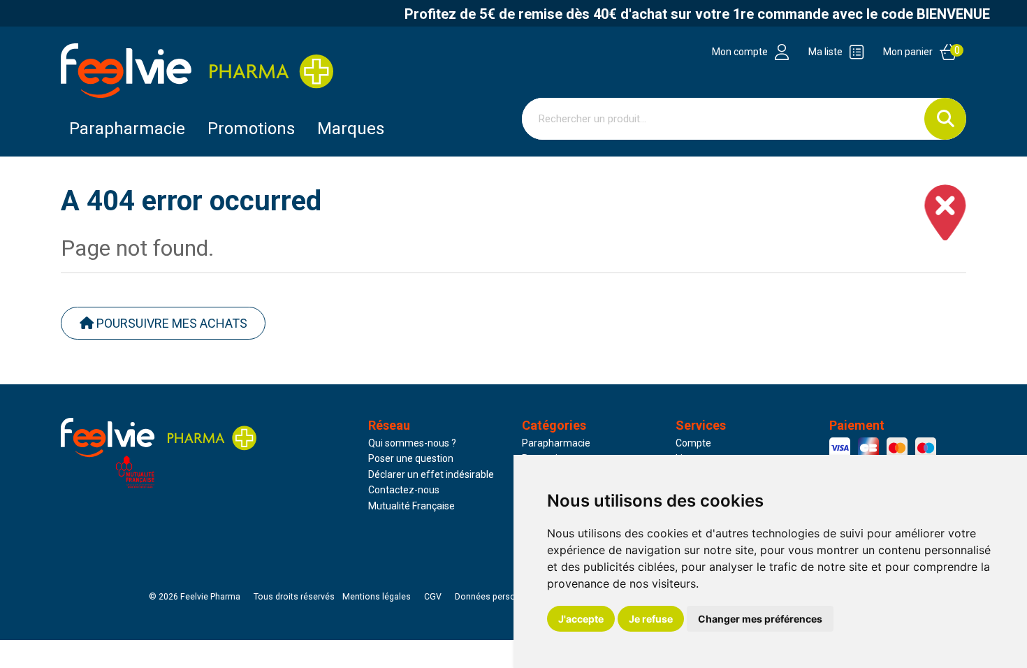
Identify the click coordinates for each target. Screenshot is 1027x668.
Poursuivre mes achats (170, 323)
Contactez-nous (403, 489)
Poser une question (410, 458)
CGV (433, 597)
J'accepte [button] (581, 619)
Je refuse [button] (651, 619)
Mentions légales (376, 597)
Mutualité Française (411, 505)
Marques (350, 128)
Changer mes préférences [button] (760, 619)
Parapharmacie (127, 128)
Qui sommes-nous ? (412, 443)
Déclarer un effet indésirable (431, 474)
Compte (693, 443)
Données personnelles (499, 597)
